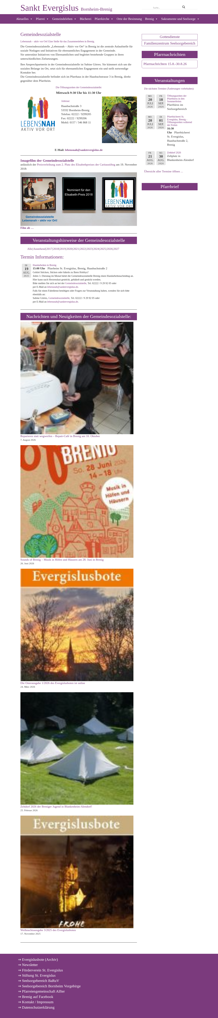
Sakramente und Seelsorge (178, 19)
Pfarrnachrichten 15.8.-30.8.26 (165, 64)
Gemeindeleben (62, 19)
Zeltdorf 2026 (174, 152)
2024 (96, 248)
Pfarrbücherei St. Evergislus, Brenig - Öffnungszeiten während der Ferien (179, 120)
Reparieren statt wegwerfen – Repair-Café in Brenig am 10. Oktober (60, 436)
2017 (49, 248)
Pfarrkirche (102, 19)
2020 (69, 248)
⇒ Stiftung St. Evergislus (37, 975)
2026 (110, 248)
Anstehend (39, 248)
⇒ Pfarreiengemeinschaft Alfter (41, 991)
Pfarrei (40, 19)
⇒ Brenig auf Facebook (35, 997)
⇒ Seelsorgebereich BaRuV (38, 981)
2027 (116, 248)
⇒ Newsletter (28, 965)
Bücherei (85, 19)
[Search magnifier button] (184, 7)
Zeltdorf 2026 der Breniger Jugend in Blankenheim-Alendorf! (56, 806)
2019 (63, 248)
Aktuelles (22, 19)
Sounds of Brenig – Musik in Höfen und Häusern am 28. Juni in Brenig (62, 559)
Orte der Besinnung (129, 19)
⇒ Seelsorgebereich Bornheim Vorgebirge (49, 986)
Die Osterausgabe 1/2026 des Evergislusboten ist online (52, 683)
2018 (56, 248)
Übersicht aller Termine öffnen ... (163, 171)
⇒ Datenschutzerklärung (36, 1007)
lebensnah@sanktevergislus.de (62, 287)
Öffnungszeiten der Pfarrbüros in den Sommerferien (176, 98)
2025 (103, 248)
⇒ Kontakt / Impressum (35, 1002)
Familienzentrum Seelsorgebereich (169, 43)
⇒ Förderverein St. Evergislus (40, 970)
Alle (29, 248)
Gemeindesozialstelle (75, 283)
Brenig (149, 19)
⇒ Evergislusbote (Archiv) (38, 959)
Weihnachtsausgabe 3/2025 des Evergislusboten (48, 930)
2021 (76, 248)
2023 (89, 248)
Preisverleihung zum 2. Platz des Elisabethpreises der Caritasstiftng (76, 164)
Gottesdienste (170, 37)
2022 (83, 248)
